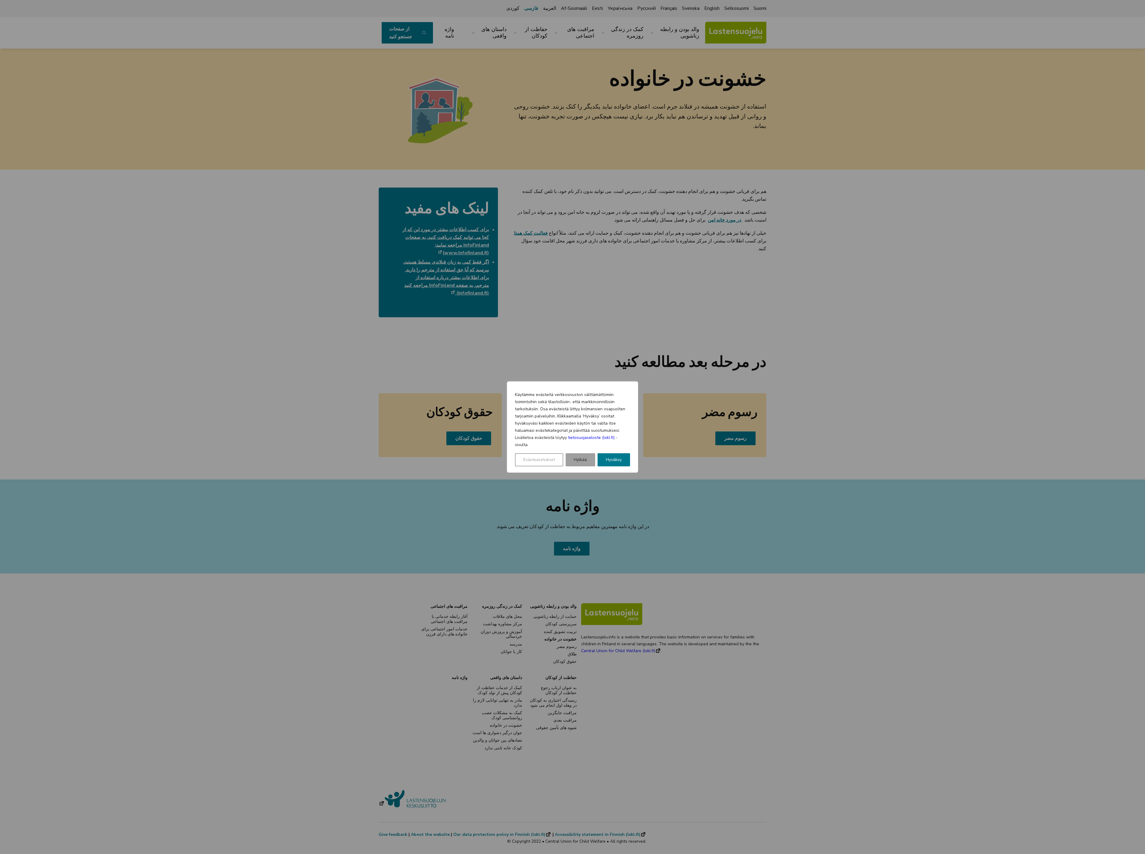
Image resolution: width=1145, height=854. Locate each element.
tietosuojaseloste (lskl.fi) (591, 437)
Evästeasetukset (539, 459)
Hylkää (580, 459)
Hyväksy (614, 459)
